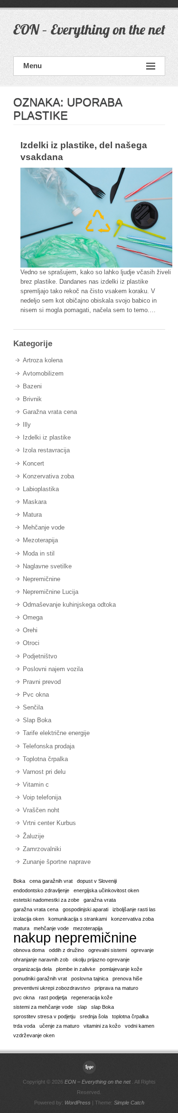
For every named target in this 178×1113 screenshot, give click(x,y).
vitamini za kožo (102, 1026)
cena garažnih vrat (51, 881)
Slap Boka (37, 720)
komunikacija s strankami (77, 919)
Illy (27, 424)
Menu (32, 66)
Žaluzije (33, 836)
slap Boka (102, 1007)
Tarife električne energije (56, 732)
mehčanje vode (51, 928)
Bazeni (32, 386)
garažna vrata (100, 900)
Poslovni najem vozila (53, 669)
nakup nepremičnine (75, 937)
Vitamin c (36, 784)
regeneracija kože (91, 997)
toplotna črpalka (130, 1016)
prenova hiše (127, 978)
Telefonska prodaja (49, 746)
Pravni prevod (42, 681)
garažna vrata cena (35, 909)
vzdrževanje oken (34, 1035)
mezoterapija (88, 928)
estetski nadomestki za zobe (46, 900)
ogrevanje (142, 950)
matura (21, 928)
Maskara (35, 501)
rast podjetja (53, 997)
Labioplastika (41, 489)
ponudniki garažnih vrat (40, 978)
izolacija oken (28, 919)
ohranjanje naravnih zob (40, 959)
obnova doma (29, 950)
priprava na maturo (116, 988)
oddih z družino (66, 950)
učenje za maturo (59, 1026)
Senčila (33, 707)
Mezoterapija (40, 540)
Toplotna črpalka (45, 759)
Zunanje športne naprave (57, 861)
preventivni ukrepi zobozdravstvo (51, 988)
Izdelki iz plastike (47, 437)
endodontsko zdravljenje (41, 890)
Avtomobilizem (43, 373)
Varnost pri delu (44, 771)
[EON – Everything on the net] (89, 1067)
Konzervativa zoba (48, 476)
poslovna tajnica (89, 978)
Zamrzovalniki (42, 849)
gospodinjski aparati (85, 909)
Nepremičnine (41, 579)
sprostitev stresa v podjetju (44, 1016)
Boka (19, 881)
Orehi (30, 630)
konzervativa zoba (132, 919)
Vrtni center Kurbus (49, 822)
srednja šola (94, 1016)
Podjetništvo (40, 656)
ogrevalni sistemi (107, 950)
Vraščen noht (41, 810)
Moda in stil (39, 553)
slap (82, 1007)
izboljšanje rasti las (134, 909)
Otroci (31, 642)
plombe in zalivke (75, 969)
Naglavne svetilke (47, 566)
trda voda (24, 1026)
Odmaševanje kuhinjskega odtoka (69, 604)
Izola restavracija (46, 450)
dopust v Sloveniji (97, 881)
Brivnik (32, 399)
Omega (33, 617)
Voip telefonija (42, 797)
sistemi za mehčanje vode (43, 1007)
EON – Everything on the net (89, 29)
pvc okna (24, 997)
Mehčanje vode (44, 527)
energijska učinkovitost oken (106, 890)
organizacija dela (32, 969)
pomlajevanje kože (121, 969)
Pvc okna (36, 694)
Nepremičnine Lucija (50, 591)
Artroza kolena (43, 360)
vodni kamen (139, 1026)
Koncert (33, 463)
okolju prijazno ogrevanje (101, 959)
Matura (32, 514)
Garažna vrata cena (50, 411)
